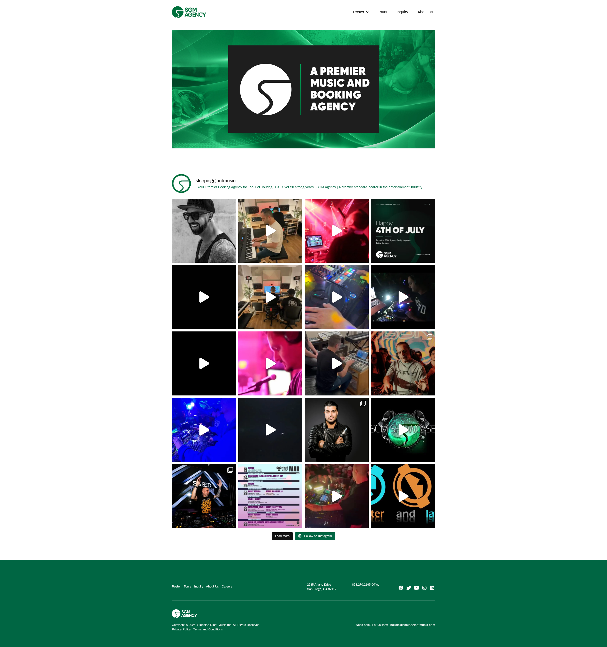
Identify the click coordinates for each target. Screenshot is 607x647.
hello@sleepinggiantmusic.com (412, 625)
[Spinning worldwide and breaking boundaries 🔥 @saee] (204, 496)
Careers (227, 586)
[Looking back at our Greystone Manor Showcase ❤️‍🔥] (403, 430)
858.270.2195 (361, 584)
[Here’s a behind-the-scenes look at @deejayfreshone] (337, 363)
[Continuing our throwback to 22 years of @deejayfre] (204, 363)
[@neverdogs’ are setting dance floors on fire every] (337, 496)
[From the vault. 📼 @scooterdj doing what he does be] (204, 297)
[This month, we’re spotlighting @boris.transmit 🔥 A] (403, 363)
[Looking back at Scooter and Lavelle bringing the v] (403, 496)
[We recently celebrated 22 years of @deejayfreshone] (270, 363)
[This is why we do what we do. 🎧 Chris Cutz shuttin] (337, 297)
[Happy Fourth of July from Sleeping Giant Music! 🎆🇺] (403, 231)
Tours (382, 12)
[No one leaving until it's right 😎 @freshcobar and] (270, 297)
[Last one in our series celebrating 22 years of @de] (403, 297)
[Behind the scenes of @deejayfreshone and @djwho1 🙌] (270, 231)
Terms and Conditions (208, 629)
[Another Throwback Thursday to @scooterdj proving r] (337, 231)
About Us (425, 12)
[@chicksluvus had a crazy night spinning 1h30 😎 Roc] (204, 430)
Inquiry (402, 12)
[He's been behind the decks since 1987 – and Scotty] (204, 231)
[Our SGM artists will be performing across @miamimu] (270, 496)
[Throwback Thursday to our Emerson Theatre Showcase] (270, 430)
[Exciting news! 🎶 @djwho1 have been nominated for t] (337, 430)
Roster (358, 12)
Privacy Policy (181, 629)
